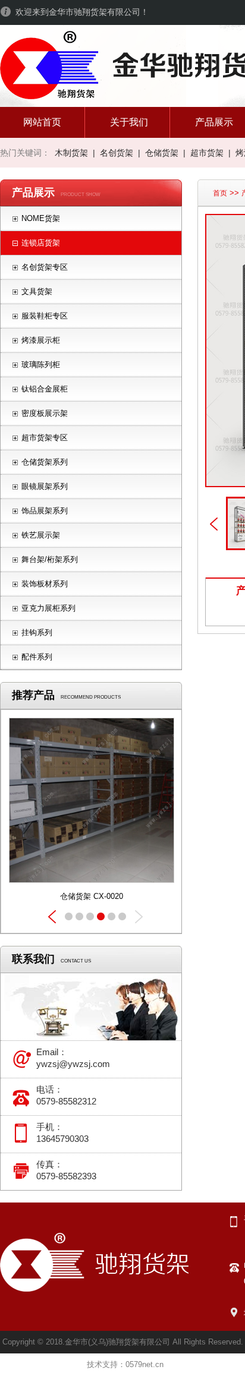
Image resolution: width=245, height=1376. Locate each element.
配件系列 (36, 656)
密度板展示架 (44, 413)
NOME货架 (40, 218)
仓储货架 (161, 152)
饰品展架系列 (44, 510)
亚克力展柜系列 (48, 608)
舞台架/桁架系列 (49, 559)
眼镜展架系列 (44, 486)
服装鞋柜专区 (44, 315)
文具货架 (36, 291)
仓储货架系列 (44, 461)
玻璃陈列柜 (40, 364)
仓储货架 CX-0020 (91, 896)
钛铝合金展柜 (44, 388)
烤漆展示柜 (40, 340)
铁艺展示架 (40, 535)
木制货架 (71, 152)
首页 (220, 193)
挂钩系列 (36, 632)
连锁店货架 (40, 242)
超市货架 (207, 152)
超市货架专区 (44, 437)
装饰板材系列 (44, 583)
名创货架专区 (44, 267)
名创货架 (116, 152)
